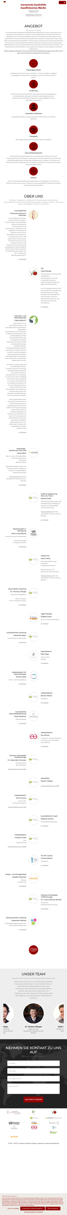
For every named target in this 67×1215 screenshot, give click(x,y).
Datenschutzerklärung (52, 1143)
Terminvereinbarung (15, 476)
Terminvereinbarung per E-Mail (17, 769)
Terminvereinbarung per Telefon (17, 846)
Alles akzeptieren (53, 1208)
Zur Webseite (22, 259)
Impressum (40, 1143)
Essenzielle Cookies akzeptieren (32, 1208)
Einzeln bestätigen (13, 1208)
